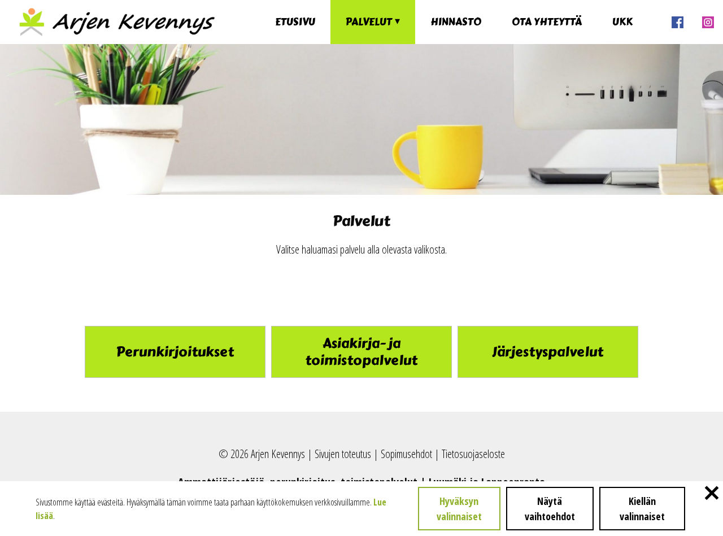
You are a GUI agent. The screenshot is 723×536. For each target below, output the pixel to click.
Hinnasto (455, 22)
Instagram (707, 22)
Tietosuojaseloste (473, 453)
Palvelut (369, 22)
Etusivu (295, 22)
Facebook (677, 22)
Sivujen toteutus (343, 453)
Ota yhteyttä (547, 22)
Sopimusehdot (406, 453)
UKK (622, 22)
